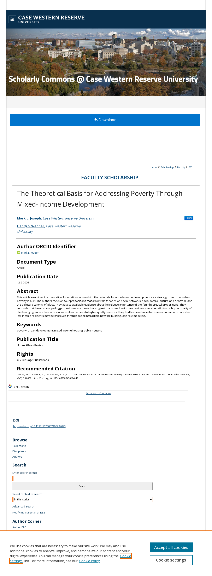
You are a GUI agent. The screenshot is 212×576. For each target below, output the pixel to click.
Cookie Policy (89, 561)
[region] (106, 553)
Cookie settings (171, 560)
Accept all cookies (171, 547)
